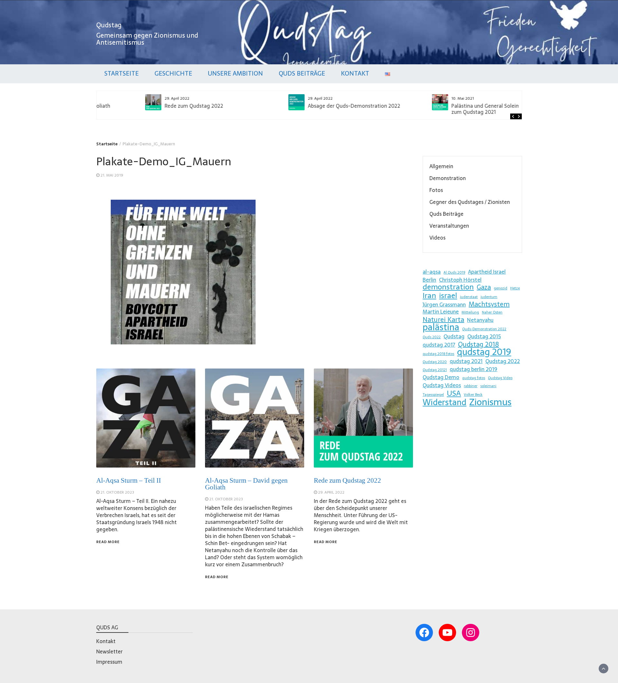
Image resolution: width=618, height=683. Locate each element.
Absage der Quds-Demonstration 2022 (308, 106)
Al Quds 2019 (454, 272)
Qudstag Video (500, 378)
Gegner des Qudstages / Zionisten (469, 202)
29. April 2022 (331, 492)
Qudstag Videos (442, 385)
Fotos (436, 190)
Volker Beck (473, 394)
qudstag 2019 (484, 351)
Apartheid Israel (487, 271)
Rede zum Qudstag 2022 (148, 106)
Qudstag (109, 25)
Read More (108, 542)
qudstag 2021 (466, 361)
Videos (437, 237)
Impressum (109, 662)
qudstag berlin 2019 (473, 369)
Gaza (484, 287)
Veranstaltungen (449, 226)
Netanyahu (480, 319)
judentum (489, 297)
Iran (429, 295)
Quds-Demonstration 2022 (484, 329)
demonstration (448, 286)
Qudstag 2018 (478, 344)
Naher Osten (492, 312)
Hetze (515, 288)
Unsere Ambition (235, 73)
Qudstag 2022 (502, 361)
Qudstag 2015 (484, 336)
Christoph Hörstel (460, 279)
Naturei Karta (443, 319)
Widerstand (444, 402)
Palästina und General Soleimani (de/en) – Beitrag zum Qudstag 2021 (464, 109)
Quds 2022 (432, 337)
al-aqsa (432, 271)
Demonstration (447, 178)
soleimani (488, 386)
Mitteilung (470, 312)
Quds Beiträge (302, 73)
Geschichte (173, 73)
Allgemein (441, 166)
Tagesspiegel (433, 394)
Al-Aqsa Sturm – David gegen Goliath (246, 484)
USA (454, 393)
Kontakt (355, 73)
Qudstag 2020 (435, 362)
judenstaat (469, 297)
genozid (500, 288)
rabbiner (470, 386)
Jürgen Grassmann (444, 304)
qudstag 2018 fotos (438, 354)
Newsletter (109, 651)
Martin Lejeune (441, 311)
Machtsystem (489, 304)
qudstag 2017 (439, 344)
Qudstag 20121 (435, 370)
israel (448, 295)
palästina (441, 327)
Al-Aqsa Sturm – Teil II (128, 480)
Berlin (429, 279)
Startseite (121, 73)
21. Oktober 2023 (117, 492)
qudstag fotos (473, 378)
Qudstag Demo (441, 377)
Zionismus (490, 401)
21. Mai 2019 (111, 175)
